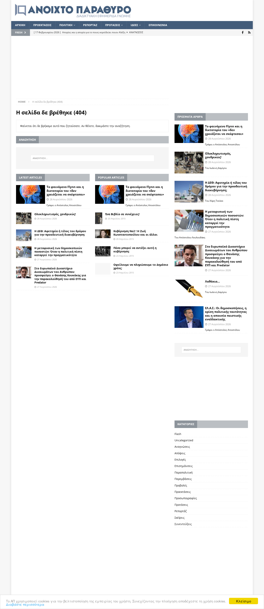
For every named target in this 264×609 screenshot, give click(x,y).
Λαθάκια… (212, 281)
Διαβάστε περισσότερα (25, 604)
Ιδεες (134, 25)
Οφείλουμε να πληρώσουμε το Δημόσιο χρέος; (140, 266)
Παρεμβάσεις (183, 479)
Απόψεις (180, 453)
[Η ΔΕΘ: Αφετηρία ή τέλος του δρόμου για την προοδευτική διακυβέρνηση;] (24, 235)
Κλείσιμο (243, 601)
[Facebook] (242, 32)
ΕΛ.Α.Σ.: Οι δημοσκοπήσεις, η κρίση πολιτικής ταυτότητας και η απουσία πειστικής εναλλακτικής (226, 313)
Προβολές (181, 485)
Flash (178, 434)
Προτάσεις (181, 505)
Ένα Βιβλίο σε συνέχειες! (122, 214)
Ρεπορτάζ (181, 511)
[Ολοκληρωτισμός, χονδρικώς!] (24, 218)
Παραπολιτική (184, 472)
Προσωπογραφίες (186, 498)
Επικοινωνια (158, 25)
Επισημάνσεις (184, 466)
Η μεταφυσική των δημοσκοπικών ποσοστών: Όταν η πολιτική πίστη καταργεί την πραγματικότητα (58, 251)
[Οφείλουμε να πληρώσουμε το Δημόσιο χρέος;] (103, 269)
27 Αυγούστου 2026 (47, 259)
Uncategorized (184, 440)
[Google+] (249, 32)
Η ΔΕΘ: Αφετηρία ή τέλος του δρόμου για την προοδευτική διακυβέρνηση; (60, 232)
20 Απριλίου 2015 (116, 218)
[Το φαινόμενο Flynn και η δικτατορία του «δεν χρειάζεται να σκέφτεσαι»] (30, 194)
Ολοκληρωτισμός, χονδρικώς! (55, 214)
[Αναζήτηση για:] (92, 158)
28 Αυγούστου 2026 (61, 199)
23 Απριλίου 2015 (125, 255)
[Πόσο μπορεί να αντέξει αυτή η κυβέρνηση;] (103, 251)
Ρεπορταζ (90, 25)
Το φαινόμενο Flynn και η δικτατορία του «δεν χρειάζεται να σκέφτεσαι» (66, 190)
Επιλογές (180, 459)
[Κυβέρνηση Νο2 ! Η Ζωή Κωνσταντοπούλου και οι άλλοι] (103, 233)
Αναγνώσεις (182, 446)
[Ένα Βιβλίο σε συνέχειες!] (98, 218)
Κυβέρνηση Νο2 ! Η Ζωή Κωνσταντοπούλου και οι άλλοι (135, 232)
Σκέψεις (180, 517)
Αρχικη (20, 25)
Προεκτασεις (42, 25)
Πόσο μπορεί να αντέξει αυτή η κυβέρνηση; (135, 249)
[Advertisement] (132, 70)
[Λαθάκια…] (189, 289)
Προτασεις (112, 25)
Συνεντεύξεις (183, 524)
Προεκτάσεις (183, 492)
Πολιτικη (65, 25)
